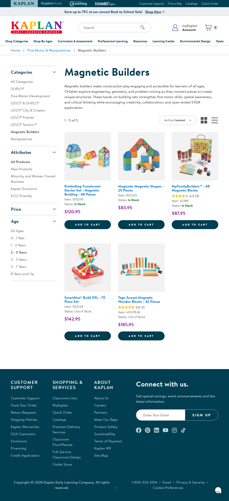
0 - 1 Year (18, 237)
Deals (220, 41)
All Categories (22, 81)
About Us (101, 398)
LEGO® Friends (22, 117)
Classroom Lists (65, 398)
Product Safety (105, 426)
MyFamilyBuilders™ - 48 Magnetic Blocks (191, 188)
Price (16, 209)
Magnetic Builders (25, 131)
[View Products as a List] (214, 120)
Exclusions (19, 441)
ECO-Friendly (21, 195)
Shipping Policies (24, 419)
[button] (185, 28)
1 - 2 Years (18, 245)
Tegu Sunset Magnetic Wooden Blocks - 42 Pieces (139, 299)
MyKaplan (60, 405)
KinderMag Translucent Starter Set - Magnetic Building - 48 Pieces (82, 190)
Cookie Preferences (168, 487)
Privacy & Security (190, 482)
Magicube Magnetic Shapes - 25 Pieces (140, 188)
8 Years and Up (22, 273)
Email (167, 482)
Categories (21, 72)
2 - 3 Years (19, 252)
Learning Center (164, 41)
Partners (100, 412)
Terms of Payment (108, 441)
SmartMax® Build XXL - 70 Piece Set (84, 299)
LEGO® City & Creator (28, 110)
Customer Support (151, 3)
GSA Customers (23, 433)
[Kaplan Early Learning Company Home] (37, 28)
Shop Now (153, 11)
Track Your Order (24, 405)
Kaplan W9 (102, 448)
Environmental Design (195, 41)
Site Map (101, 455)
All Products (20, 161)
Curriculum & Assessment (75, 41)
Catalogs (192, 3)
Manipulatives (21, 138)
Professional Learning (113, 41)
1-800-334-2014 (144, 482)
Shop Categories (16, 41)
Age (15, 221)
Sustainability (104, 433)
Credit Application (25, 455)
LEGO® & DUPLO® (25, 103)
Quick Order (209, 3)
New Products (21, 168)
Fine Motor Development (30, 95)
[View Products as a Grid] (204, 120)
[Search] (142, 27)
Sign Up (201, 415)
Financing (18, 448)
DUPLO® (17, 88)
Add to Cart (93, 224)
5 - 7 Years (19, 266)
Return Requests (23, 412)
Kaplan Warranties (25, 426)
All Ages (17, 230)
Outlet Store (62, 464)
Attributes (21, 152)
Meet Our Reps (106, 419)
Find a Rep (175, 3)
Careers (100, 405)
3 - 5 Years (19, 259)
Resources (140, 41)
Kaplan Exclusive (24, 188)
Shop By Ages (43, 41)
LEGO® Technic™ (24, 124)
